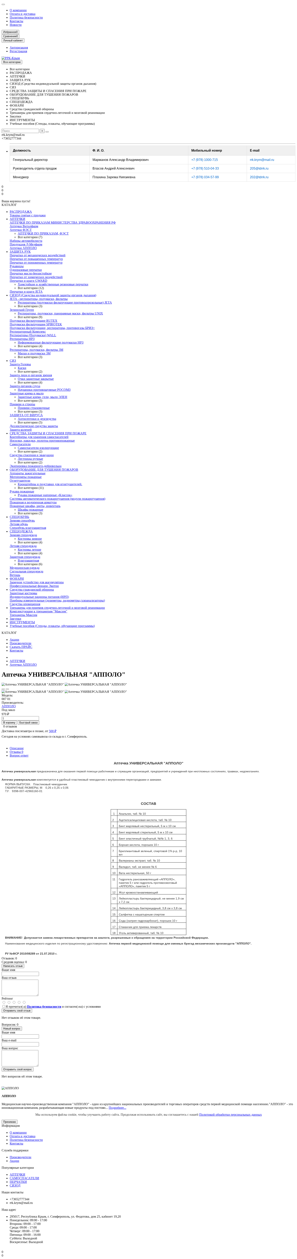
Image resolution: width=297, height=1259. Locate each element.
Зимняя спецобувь (22, 520)
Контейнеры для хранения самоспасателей (39, 437)
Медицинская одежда (24, 567)
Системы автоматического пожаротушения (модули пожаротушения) (57, 498)
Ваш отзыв (9, 977)
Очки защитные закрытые (36, 379)
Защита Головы (20, 364)
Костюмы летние (29, 549)
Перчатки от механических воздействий (37, 255)
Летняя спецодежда (23, 546)
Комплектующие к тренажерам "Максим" (38, 611)
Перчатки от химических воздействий (36, 277)
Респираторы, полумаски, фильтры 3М (36, 349)
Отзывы (16, 752)
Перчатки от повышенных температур (36, 259)
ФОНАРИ (17, 578)
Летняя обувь (19, 524)
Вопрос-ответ (19, 755)
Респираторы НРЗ (22, 339)
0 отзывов (10, 726)
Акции (14, 639)
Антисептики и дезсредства (37, 418)
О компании (18, 10)
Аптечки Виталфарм (24, 226)
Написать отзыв (13, 966)
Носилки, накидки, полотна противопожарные (42, 440)
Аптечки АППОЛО (23, 248)
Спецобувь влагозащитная (28, 527)
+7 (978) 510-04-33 (205, 168)
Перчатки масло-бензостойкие (31, 273)
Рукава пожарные (22, 491)
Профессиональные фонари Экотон (34, 586)
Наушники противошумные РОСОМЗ (44, 389)
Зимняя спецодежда (23, 535)
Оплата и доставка (22, 14)
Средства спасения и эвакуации (32, 455)
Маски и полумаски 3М (34, 353)
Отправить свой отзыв (17, 1010)
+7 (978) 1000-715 (204, 159)
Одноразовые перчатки (26, 270)
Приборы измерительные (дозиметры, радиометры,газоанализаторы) (57, 600)
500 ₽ (52, 731)
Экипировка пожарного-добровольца (35, 466)
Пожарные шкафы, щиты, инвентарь (35, 506)
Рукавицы (17, 266)
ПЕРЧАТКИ (18, 1182)
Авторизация (19, 47)
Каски (22, 368)
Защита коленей (21, 429)
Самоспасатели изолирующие (38, 448)
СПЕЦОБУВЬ (19, 517)
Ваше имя (8, 970)
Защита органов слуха (25, 386)
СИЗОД (15, 1185)
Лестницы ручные (30, 458)
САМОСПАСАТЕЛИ (24, 1178)
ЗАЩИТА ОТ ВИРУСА (26, 415)
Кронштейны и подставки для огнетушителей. (50, 484)
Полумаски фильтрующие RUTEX (33, 320)
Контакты (16, 21)
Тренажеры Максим (23, 615)
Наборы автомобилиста (26, 240)
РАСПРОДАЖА (21, 211)
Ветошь (15, 575)
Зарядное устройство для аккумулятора (37, 582)
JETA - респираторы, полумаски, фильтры (39, 299)
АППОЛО (9, 706)
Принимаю (9, 1121)
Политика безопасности (26, 17)
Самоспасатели (20, 444)
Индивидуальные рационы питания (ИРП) (39, 597)
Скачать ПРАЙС (21, 647)
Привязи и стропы (22, 404)
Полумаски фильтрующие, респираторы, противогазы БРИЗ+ (52, 328)
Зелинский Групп (22, 309)
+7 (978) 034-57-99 (205, 177)
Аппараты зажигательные (27, 473)
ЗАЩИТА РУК (20, 251)
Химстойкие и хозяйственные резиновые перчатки (53, 284)
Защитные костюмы (23, 593)
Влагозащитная (28, 560)
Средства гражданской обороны (32, 589)
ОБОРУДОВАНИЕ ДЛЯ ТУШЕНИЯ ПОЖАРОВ (44, 469)
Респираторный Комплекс (28, 331)
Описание (17, 748)
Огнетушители (20, 480)
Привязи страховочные (34, 408)
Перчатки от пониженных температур (36, 262)
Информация (11, 1125)
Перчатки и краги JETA (26, 291)
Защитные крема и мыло (27, 393)
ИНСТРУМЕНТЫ (22, 622)
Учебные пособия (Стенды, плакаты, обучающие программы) (52, 626)
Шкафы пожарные (30, 509)
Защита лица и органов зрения (31, 375)
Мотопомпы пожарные (26, 477)
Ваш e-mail (9, 1040)
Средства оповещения (25, 604)
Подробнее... (117, 1107)
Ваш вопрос (10, 1048)
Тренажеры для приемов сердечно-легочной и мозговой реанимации (57, 607)
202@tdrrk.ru (259, 177)
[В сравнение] (7, 689)
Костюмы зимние (30, 538)
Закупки (15, 618)
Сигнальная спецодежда (26, 571)
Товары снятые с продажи (28, 215)
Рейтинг (7, 998)
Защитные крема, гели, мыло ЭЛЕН (42, 397)
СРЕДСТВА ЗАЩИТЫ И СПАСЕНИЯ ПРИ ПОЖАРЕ (48, 433)
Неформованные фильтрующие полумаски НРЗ (50, 342)
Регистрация (18, 51)
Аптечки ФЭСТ (21, 230)
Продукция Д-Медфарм (26, 244)
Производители (20, 643)
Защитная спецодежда (25, 557)
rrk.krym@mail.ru (262, 159)
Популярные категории (18, 1167)
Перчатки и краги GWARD (28, 280)
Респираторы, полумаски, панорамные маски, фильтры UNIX (60, 313)
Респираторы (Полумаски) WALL (33, 335)
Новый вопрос (11, 1028)
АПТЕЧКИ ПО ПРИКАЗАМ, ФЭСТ (43, 233)
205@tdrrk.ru (259, 168)
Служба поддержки (15, 1150)
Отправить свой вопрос (17, 1069)
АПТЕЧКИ (17, 219)
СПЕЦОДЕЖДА (21, 531)
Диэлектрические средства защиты (34, 426)
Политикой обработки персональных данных (230, 1114)
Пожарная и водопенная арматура (33, 502)
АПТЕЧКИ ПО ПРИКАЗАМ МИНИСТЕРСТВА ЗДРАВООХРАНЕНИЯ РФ (63, 222)
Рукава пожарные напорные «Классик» (45, 495)
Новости (16, 24)
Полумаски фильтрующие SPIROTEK (36, 324)
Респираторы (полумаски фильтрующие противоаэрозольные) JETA (65, 302)
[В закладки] (3, 689)
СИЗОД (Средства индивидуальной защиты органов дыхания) (53, 295)
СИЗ (13, 360)
